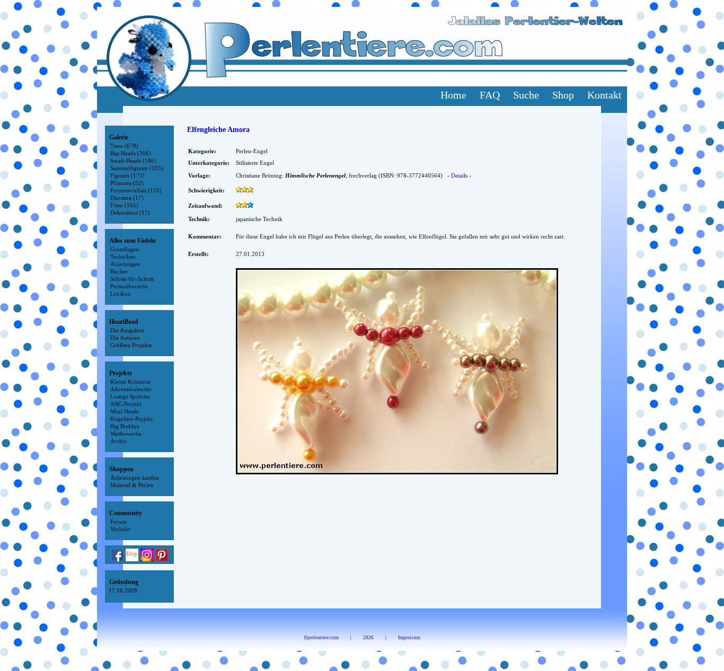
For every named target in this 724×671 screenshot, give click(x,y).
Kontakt (604, 95)
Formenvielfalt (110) (136, 190)
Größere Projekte (131, 345)
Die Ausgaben (127, 330)
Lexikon (120, 293)
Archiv (118, 441)
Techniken (123, 256)
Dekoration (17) (130, 212)
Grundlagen (124, 249)
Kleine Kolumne (130, 381)
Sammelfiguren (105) (136, 168)
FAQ (490, 95)
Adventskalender (131, 389)
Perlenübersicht (129, 286)
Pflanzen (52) (127, 183)
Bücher (119, 271)
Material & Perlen (132, 485)
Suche (526, 95)
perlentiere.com (323, 637)
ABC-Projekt (126, 404)
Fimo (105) (124, 205)
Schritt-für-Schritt (132, 279)
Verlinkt (120, 529)
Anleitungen (125, 264)
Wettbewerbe (126, 433)
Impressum (409, 637)
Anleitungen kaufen (134, 477)
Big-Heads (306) (130, 153)
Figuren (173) (127, 175)
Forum (118, 521)
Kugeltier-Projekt (131, 419)
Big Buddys (124, 426)
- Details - (459, 175)
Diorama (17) (127, 198)
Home (453, 95)
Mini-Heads (124, 411)
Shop (563, 95)
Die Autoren (125, 337)
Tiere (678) (124, 146)
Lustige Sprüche (130, 396)
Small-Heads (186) (133, 160)
